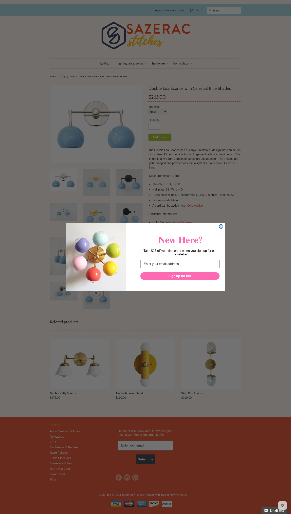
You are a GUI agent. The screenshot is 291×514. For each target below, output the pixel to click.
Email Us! (276, 510)
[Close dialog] (221, 226)
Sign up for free (180, 276)
